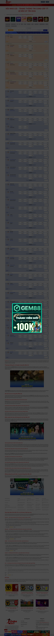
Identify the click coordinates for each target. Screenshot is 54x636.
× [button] (40, 304)
